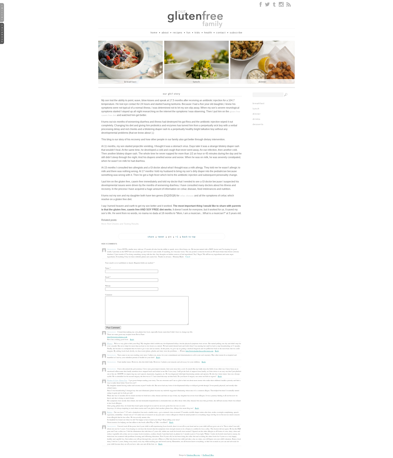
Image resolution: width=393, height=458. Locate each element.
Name (107, 268)
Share (151, 237)
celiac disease (187, 195)
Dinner (263, 81)
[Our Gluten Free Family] (196, 27)
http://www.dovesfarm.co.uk (117, 337)
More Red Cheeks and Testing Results (120, 224)
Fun (189, 32)
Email (107, 277)
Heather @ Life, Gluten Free (117, 380)
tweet (161, 237)
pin (170, 237)
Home (154, 32)
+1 (176, 237)
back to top (189, 237)
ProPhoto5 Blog (208, 455)
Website (108, 286)
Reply (132, 339)
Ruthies (109, 412)
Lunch (196, 81)
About (165, 32)
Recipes (177, 32)
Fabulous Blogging (193, 455)
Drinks (256, 119)
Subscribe (236, 32)
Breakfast (130, 81)
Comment (108, 294)
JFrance (110, 343)
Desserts (258, 124)
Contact (221, 32)
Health (208, 32)
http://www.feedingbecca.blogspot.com (199, 351)
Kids (197, 32)
